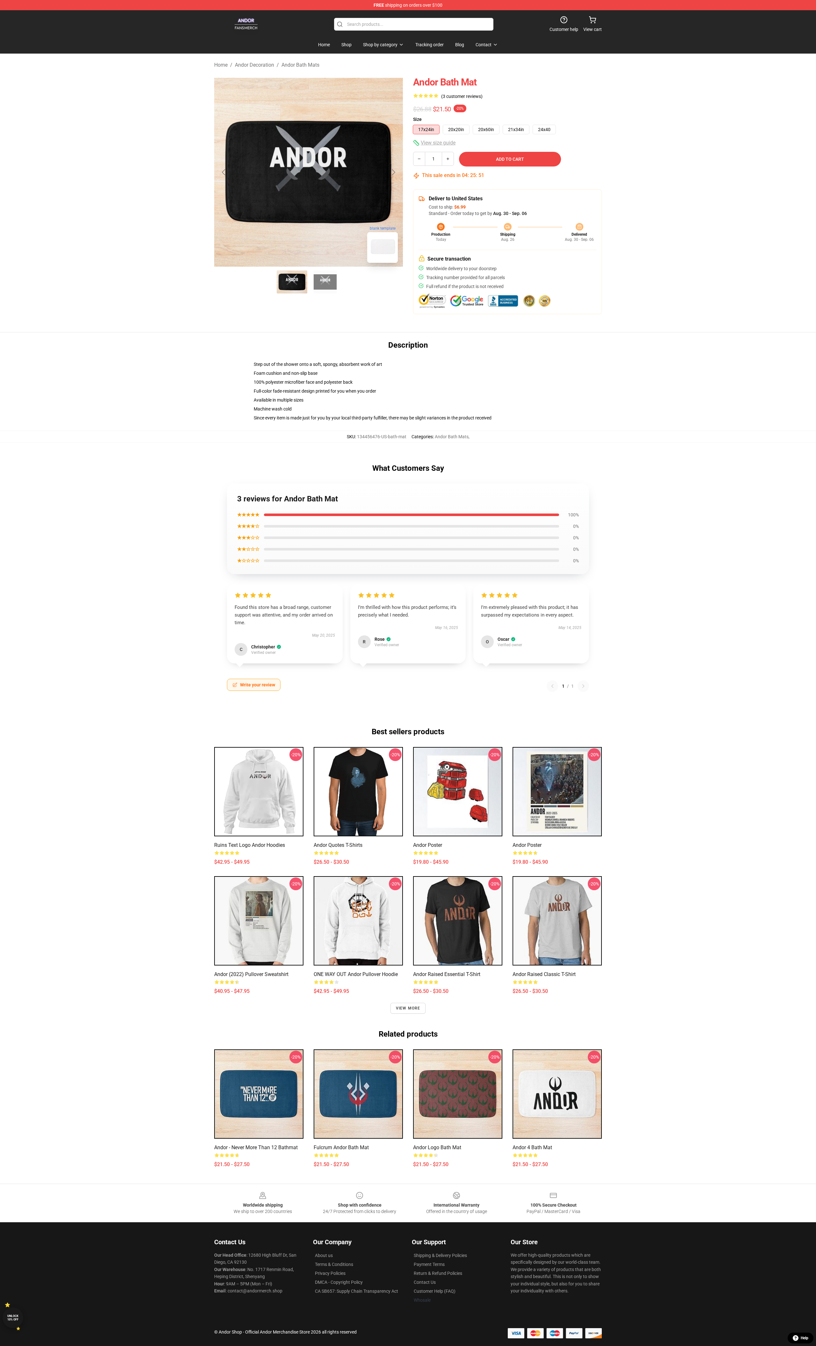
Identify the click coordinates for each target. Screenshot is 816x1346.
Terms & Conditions (334, 1264)
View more (408, 1008)
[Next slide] (393, 172)
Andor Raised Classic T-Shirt (544, 974)
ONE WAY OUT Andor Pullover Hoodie (356, 974)
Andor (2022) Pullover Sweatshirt (251, 974)
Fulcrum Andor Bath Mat (341, 1147)
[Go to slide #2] (325, 281)
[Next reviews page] (583, 686)
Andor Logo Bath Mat (437, 1147)
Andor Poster (427, 845)
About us (324, 1255)
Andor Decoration (254, 65)
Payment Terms (429, 1264)
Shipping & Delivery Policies (440, 1255)
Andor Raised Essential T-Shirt (446, 974)
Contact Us (425, 1282)
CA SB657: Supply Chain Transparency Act (356, 1291)
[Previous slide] (224, 172)
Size (417, 119)
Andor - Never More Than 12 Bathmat (256, 1147)
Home (221, 65)
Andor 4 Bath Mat (532, 1147)
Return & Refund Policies (438, 1273)
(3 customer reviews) (462, 96)
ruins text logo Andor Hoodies (249, 845)
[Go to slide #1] (292, 281)
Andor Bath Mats (300, 65)
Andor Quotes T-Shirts (338, 845)
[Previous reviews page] (552, 686)
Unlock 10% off (12, 1317)
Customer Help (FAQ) (434, 1291)
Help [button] (804, 1338)
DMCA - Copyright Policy (339, 1282)
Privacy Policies (330, 1273)
